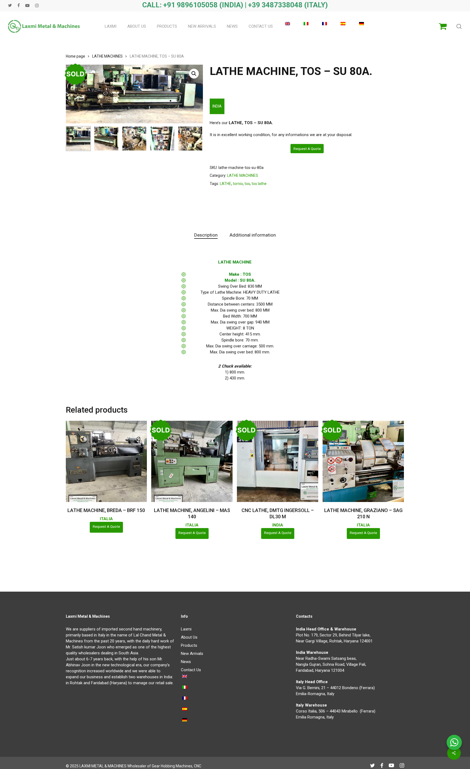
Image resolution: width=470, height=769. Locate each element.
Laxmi (186, 629)
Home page (75, 56)
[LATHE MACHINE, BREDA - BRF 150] (106, 461)
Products (189, 645)
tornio (238, 183)
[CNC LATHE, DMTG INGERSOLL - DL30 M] (277, 461)
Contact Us (191, 669)
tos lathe (259, 183)
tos (247, 183)
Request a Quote (307, 148)
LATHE (225, 183)
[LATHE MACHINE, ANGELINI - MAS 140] (192, 461)
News (186, 661)
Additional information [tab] (253, 235)
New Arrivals (192, 653)
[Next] (194, 138)
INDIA (217, 106)
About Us (189, 637)
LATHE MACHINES (107, 56)
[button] (194, 74)
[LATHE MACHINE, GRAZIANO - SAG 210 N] (363, 461)
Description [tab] (206, 235)
